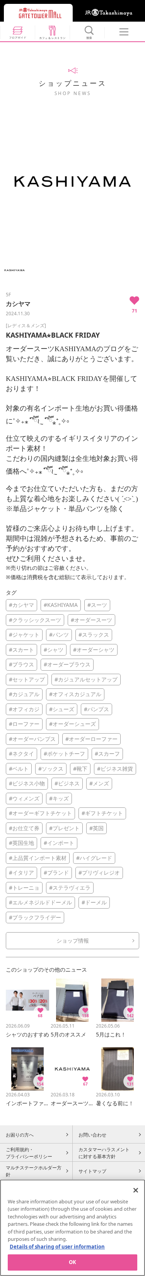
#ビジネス (67, 783)
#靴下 (80, 768)
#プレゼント (64, 828)
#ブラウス (21, 664)
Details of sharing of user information (57, 1246)
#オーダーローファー (91, 738)
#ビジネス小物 (27, 783)
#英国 (96, 828)
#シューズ (61, 709)
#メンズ (99, 783)
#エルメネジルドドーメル (40, 902)
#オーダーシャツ (93, 649)
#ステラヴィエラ (69, 887)
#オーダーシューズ (72, 723)
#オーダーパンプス (32, 738)
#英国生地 (21, 842)
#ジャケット (24, 634)
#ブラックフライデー (35, 917)
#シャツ (53, 649)
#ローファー (24, 723)
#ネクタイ (21, 753)
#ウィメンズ (24, 798)
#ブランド (56, 872)
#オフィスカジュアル (75, 694)
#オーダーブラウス (67, 664)
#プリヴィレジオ (99, 872)
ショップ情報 (72, 940)
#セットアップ (27, 679)
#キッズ (59, 798)
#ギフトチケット (102, 813)
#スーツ (97, 604)
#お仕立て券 (24, 828)
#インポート (59, 842)
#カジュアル (24, 694)
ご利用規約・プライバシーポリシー (29, 1152)
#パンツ (59, 634)
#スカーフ (107, 753)
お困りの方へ (20, 1135)
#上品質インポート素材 (38, 857)
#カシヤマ (21, 604)
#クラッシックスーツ (35, 620)
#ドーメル (94, 902)
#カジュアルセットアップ (86, 679)
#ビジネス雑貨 (115, 768)
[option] (72, 181)
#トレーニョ (24, 887)
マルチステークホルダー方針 (33, 1170)
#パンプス (96, 709)
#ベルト (19, 768)
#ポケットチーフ (64, 753)
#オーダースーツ (91, 620)
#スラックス (93, 634)
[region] (72, 1227)
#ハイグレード (94, 857)
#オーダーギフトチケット (40, 813)
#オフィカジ (24, 709)
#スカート (21, 649)
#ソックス (50, 768)
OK (72, 1262)
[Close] (135, 1190)
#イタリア (21, 872)
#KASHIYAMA (61, 604)
